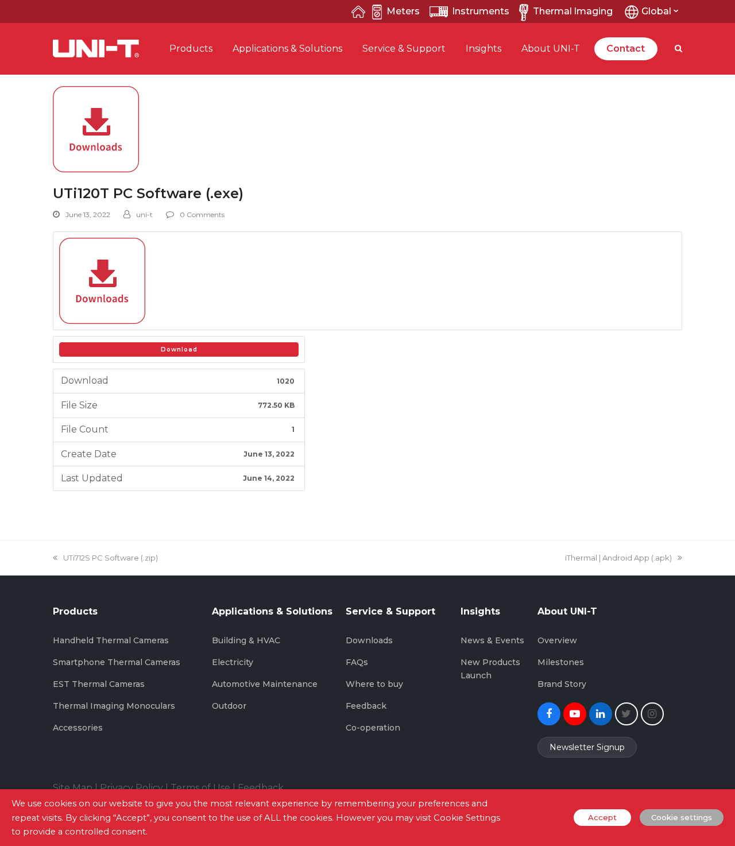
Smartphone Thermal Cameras (116, 662)
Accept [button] (602, 817)
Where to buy (374, 684)
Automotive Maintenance (265, 684)
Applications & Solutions (287, 48)
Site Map (72, 787)
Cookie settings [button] (681, 817)
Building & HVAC (246, 640)
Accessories (78, 728)
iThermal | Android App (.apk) (618, 557)
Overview (557, 640)
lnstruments (480, 11)
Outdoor (229, 706)
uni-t (144, 214)
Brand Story (561, 684)
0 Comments (202, 214)
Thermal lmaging (573, 11)
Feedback (366, 706)
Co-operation (373, 728)
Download (179, 349)
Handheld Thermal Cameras (111, 640)
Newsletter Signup (587, 747)
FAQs (357, 662)
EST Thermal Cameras (99, 684)
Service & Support (404, 48)
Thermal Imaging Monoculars (114, 706)
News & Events (492, 640)
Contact (625, 48)
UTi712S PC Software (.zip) (110, 557)
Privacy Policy (131, 787)
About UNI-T (550, 48)
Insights (483, 48)
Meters (403, 11)
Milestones (560, 662)
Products (190, 48)
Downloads (369, 640)
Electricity (232, 662)
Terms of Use (200, 787)
